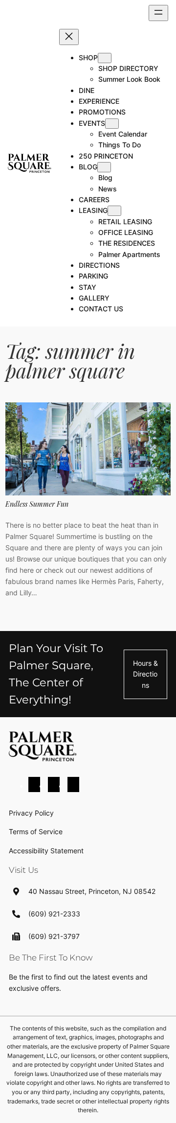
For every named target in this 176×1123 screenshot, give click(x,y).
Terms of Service (36, 831)
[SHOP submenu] (104, 58)
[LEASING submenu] (114, 211)
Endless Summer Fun (36, 504)
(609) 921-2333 (54, 914)
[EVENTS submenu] (112, 123)
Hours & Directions (145, 674)
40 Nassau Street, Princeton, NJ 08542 (91, 891)
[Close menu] (69, 37)
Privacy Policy (31, 813)
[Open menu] (158, 13)
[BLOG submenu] (104, 167)
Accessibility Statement (46, 850)
